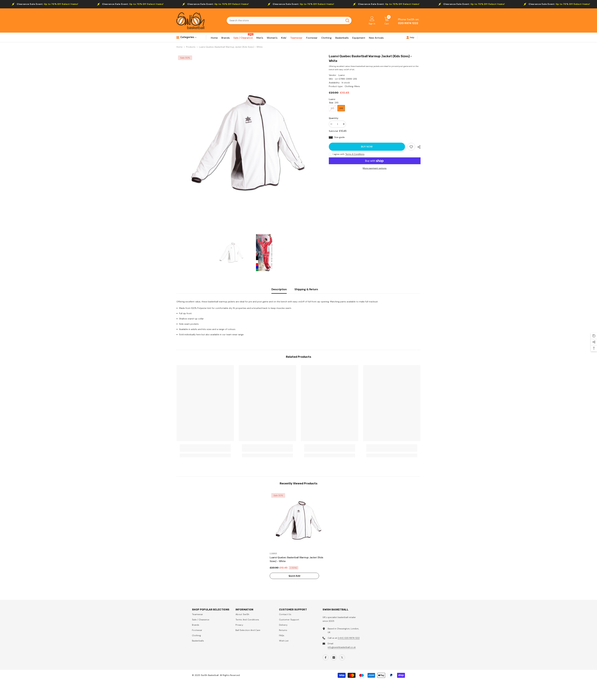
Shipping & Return (306, 289)
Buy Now (367, 146)
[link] (411, 147)
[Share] (418, 147)
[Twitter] (342, 657)
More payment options (374, 168)
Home (179, 46)
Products (190, 46)
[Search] (289, 20)
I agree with (339, 154)
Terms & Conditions (354, 154)
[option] (247, 142)
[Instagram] (334, 657)
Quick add (294, 575)
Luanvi (341, 75)
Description (279, 289)
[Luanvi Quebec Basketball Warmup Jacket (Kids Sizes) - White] (298, 520)
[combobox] (285, 20)
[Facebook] (326, 657)
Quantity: (334, 118)
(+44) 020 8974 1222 (349, 638)
